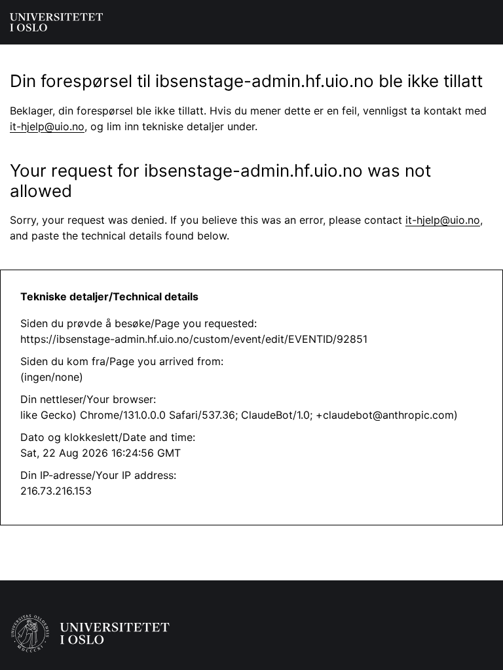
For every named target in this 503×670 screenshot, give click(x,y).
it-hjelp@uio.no (47, 126)
